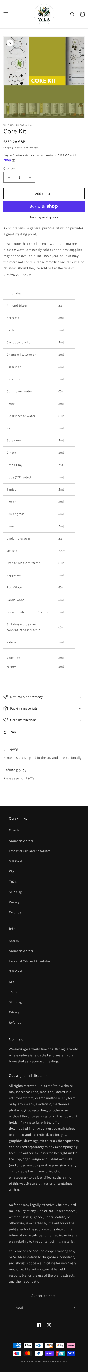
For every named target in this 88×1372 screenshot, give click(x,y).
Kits (11, 871)
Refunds (15, 912)
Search (14, 830)
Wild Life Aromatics (38, 1361)
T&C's (13, 881)
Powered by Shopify (57, 1361)
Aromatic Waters (21, 841)
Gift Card (15, 861)
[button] (6, 14)
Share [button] (13, 732)
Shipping (8, 147)
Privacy (14, 902)
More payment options (44, 217)
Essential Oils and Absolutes (30, 851)
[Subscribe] (74, 1308)
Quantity (9, 168)
